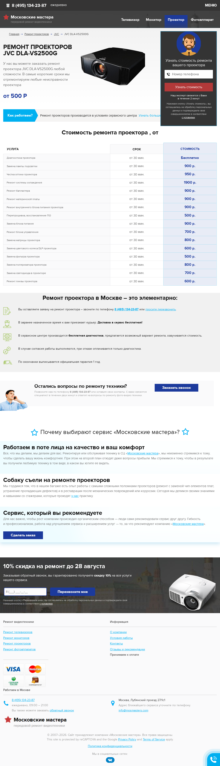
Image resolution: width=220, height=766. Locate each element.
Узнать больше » (151, 115)
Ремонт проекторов (17, 643)
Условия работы (121, 638)
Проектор (176, 20)
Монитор (153, 20)
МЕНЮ (211, 5)
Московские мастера (142, 453)
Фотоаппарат (202, 20)
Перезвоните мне (73, 592)
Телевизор (130, 20)
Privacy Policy (127, 739)
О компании (118, 632)
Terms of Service (154, 739)
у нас (75, 496)
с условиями (188, 117)
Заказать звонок (176, 388)
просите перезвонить (160, 309)
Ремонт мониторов (16, 638)
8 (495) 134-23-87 (29, 5)
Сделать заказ (23, 535)
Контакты (116, 643)
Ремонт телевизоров (17, 632)
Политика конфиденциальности (110, 746)
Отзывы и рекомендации (127, 649)
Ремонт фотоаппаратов (19, 649)
